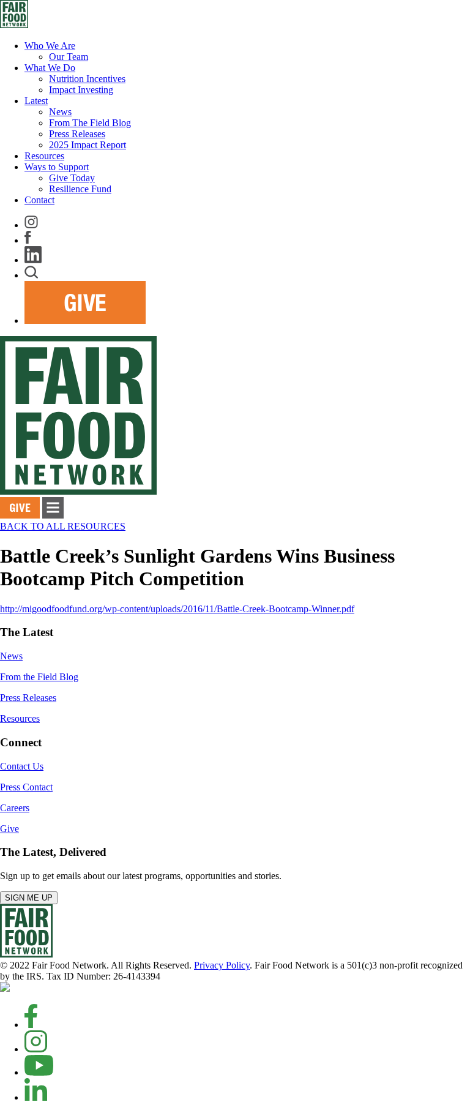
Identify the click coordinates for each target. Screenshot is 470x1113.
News (60, 112)
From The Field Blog (90, 123)
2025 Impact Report (87, 145)
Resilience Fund (80, 189)
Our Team (68, 56)
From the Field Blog (39, 677)
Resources (44, 156)
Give (9, 828)
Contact (39, 200)
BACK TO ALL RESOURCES (62, 526)
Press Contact (26, 787)
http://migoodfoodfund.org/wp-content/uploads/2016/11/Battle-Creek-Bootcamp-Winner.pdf (177, 609)
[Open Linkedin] (35, 1097)
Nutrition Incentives (87, 78)
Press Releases (77, 134)
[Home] (26, 954)
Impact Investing (81, 89)
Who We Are (49, 45)
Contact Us (21, 766)
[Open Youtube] (38, 1072)
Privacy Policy (222, 965)
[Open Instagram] (35, 1049)
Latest (36, 101)
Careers (14, 808)
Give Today (72, 178)
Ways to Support (56, 167)
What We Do (49, 67)
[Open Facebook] (30, 1024)
